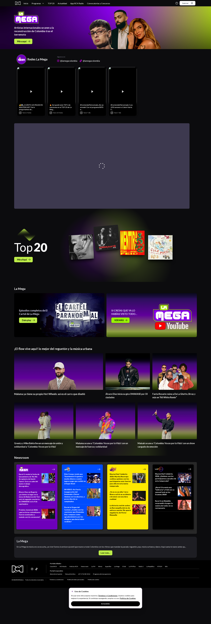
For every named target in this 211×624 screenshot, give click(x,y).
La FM (93, 566)
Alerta (100, 566)
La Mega (117, 566)
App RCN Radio (77, 3)
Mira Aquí (22, 259)
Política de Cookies (128, 598)
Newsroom (84, 566)
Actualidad (62, 3)
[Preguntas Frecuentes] (176, 3)
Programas (36, 3)
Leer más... (105, 553)
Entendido (105, 604)
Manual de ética (70, 574)
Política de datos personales (75, 579)
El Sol (124, 566)
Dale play (26, 320)
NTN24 (159, 566)
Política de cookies (93, 579)
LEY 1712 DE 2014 (84, 574)
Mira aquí (21, 41)
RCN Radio (63, 566)
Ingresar (185, 3)
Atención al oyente (56, 574)
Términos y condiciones (57, 579)
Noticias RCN (73, 566)
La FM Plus (132, 566)
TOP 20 (51, 3)
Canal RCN (53, 566)
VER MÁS (119, 320)
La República (150, 566)
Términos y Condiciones (107, 596)
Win (166, 566)
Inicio (26, 3)
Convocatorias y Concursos (98, 3)
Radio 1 (141, 566)
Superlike (108, 566)
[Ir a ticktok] (32, 569)
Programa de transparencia (102, 574)
